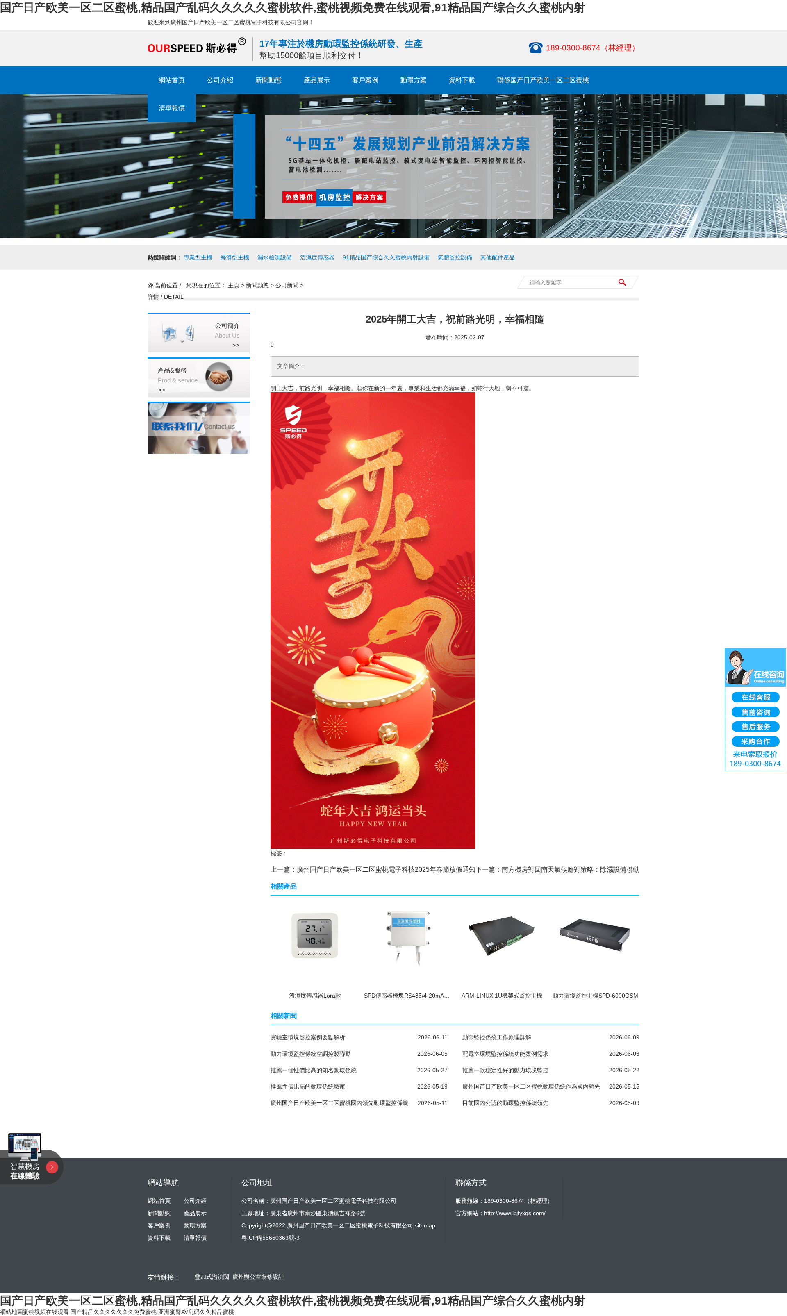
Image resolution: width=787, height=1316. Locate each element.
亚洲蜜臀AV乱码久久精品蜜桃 (196, 1312)
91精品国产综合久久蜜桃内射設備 (386, 257)
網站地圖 (11, 1312)
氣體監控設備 (455, 257)
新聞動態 (268, 80)
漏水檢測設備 (274, 257)
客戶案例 (365, 80)
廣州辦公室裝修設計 (258, 1277)
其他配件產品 (497, 257)
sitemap (425, 1225)
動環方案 (413, 80)
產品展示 (317, 80)
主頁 (233, 285)
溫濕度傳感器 (317, 257)
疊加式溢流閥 (212, 1277)
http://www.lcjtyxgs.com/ (515, 1213)
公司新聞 (286, 285)
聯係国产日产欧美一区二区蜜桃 (543, 80)
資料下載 (462, 80)
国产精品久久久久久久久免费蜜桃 (114, 1312)
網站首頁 (172, 80)
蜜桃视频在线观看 (46, 1312)
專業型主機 (198, 257)
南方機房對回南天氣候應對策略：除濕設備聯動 (570, 869)
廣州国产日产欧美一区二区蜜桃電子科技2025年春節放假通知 (386, 869)
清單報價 (172, 108)
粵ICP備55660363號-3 (270, 1237)
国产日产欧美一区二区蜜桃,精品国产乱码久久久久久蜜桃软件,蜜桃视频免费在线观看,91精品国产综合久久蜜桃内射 (292, 7)
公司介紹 (220, 80)
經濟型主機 (235, 257)
